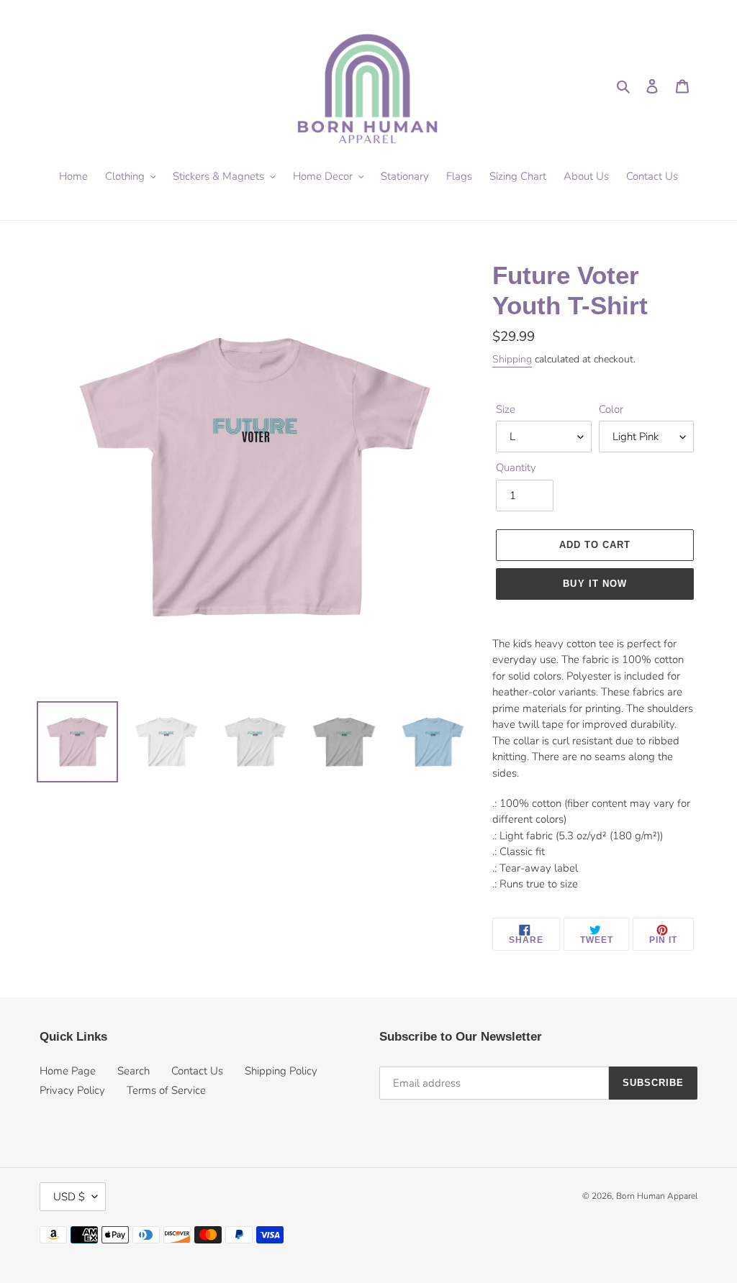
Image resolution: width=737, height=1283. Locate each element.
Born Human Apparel (656, 1196)
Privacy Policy (72, 1090)
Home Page (68, 1071)
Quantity (516, 467)
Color (611, 409)
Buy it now (594, 583)
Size (505, 409)
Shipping (512, 359)
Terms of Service (166, 1090)
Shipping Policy (281, 1071)
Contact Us (197, 1071)
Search (133, 1071)
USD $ (69, 1197)
